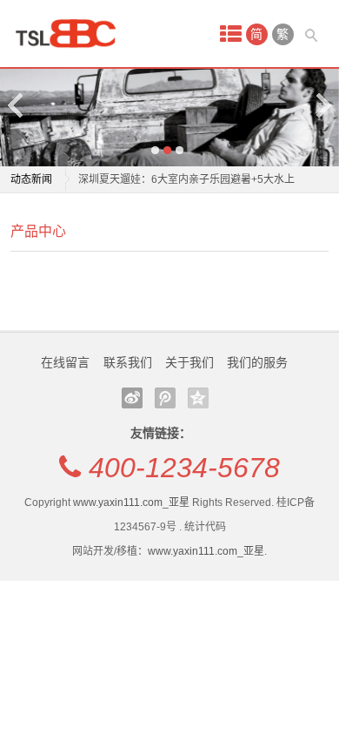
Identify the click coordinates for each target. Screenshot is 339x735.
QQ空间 (198, 398)
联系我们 (127, 362)
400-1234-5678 (184, 467)
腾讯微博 (165, 398)
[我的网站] (71, 33)
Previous (16, 104)
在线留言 (65, 362)
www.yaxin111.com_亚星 (131, 502)
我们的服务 (257, 362)
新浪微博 (132, 398)
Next (322, 104)
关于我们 (189, 362)
